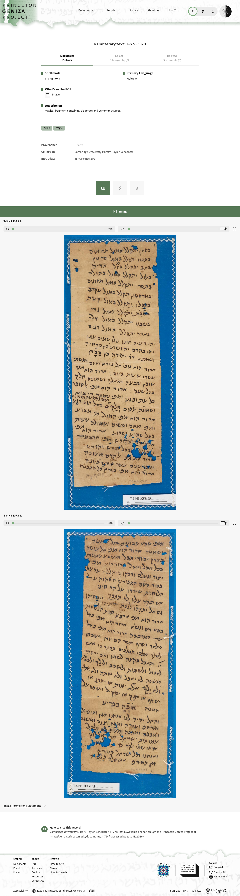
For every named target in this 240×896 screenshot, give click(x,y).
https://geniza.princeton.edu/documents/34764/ (80, 836)
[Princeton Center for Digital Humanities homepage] (192, 870)
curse (47, 128)
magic (59, 128)
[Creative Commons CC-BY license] (92, 891)
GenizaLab (218, 867)
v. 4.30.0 (196, 890)
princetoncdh (220, 876)
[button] (20, 13)
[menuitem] (82, 12)
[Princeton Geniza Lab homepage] (166, 870)
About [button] (151, 10)
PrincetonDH (220, 872)
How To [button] (172, 10)
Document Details (67, 58)
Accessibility (20, 890)
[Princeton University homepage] (216, 891)
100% (110, 228)
